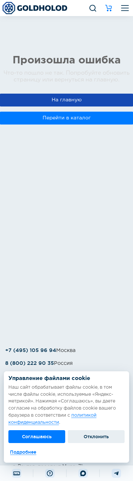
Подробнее (23, 452)
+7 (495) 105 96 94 (30, 350)
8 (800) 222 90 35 (29, 363)
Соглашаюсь (37, 436)
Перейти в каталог (67, 118)
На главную (67, 100)
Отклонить (96, 436)
